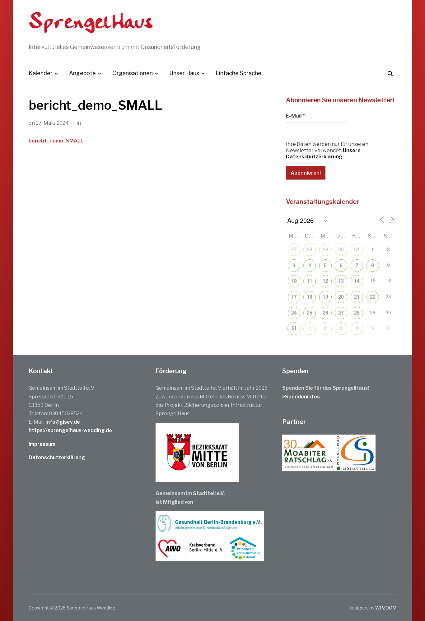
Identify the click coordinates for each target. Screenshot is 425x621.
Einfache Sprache (238, 73)
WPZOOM (385, 607)
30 (341, 249)
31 (357, 249)
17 (294, 296)
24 (294, 312)
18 (309, 296)
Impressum (42, 444)
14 (357, 280)
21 (357, 296)
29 (325, 249)
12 (325, 280)
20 (341, 296)
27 (294, 249)
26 (325, 312)
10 (294, 280)
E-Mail (295, 116)
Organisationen (132, 73)
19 (325, 296)
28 (309, 249)
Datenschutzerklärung (57, 457)
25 (309, 312)
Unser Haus (184, 73)
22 (373, 296)
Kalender (41, 73)
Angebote (82, 73)
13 (341, 280)
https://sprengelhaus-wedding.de (70, 430)
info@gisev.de (62, 422)
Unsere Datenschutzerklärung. (323, 153)
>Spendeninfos (301, 397)
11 (309, 280)
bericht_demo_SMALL (56, 141)
